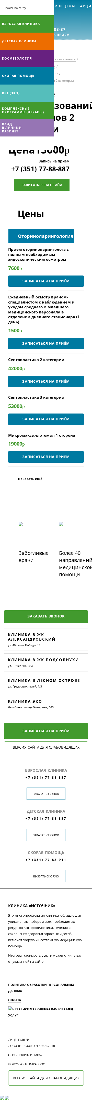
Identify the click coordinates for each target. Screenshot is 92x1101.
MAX (15, 143)
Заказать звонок (46, 616)
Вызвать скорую (46, 876)
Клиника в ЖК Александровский (31, 637)
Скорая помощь (18, 76)
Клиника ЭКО (25, 701)
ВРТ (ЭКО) (11, 93)
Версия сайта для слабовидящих (46, 747)
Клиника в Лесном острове (44, 680)
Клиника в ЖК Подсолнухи (43, 659)
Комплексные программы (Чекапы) (23, 110)
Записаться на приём (41, 185)
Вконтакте (5, 143)
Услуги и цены (58, 6)
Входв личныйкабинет (12, 127)
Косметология (17, 58)
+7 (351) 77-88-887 (40, 169)
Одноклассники (25, 143)
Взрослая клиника (21, 24)
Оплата (14, 1000)
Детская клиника (19, 41)
